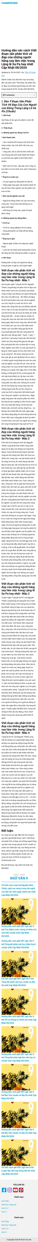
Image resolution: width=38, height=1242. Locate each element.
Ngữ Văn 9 (19, 877)
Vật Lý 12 (4, 1208)
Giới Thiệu (5, 1201)
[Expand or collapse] (34, 95)
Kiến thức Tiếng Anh (8, 1205)
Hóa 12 (4, 1212)
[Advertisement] (19, 29)
